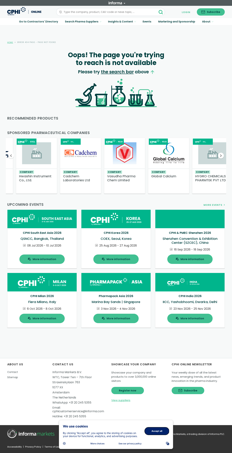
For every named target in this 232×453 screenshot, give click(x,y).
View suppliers (120, 400)
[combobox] (108, 12)
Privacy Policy (33, 446)
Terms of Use (52, 446)
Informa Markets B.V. (67, 372)
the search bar (117, 72)
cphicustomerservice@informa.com (78, 411)
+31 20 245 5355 (80, 402)
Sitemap (12, 377)
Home (10, 42)
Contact (12, 372)
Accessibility (14, 446)
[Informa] (117, 2)
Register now (127, 390)
